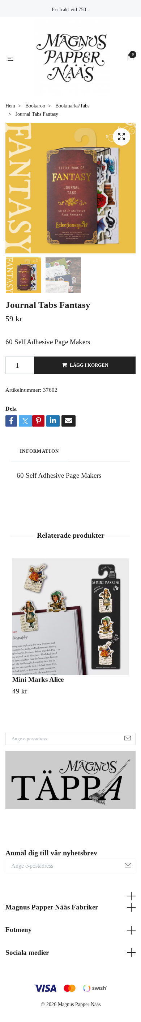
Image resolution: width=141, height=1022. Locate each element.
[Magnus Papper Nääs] (72, 74)
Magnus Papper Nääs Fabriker (51, 939)
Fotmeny (18, 962)
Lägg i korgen (89, 397)
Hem (10, 138)
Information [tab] (39, 483)
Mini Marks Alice (38, 712)
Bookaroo (35, 138)
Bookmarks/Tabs (72, 138)
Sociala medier (27, 985)
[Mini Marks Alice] (70, 649)
